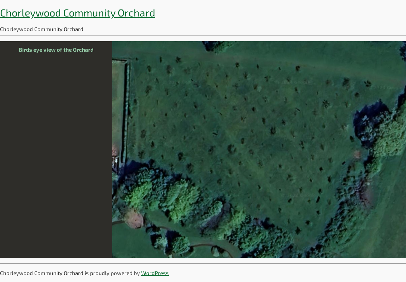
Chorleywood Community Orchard (77, 12)
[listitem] (141, 152)
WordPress (155, 273)
